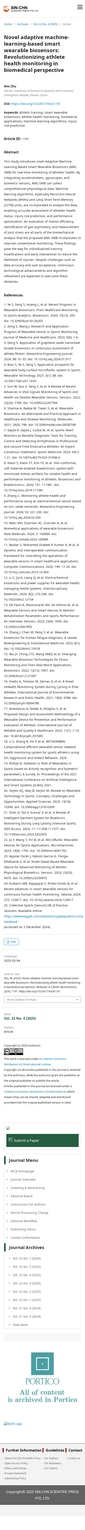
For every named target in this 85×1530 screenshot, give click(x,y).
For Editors (51, 1468)
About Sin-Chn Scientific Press (23, 1458)
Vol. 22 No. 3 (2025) (27, 1283)
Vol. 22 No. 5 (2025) (27, 1267)
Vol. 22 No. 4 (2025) (45, 24)
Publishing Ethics (23, 1229)
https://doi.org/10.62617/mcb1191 (36, 104)
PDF (13, 942)
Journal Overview (23, 1179)
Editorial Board (21, 1196)
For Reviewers (52, 1463)
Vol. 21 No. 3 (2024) (27, 1316)
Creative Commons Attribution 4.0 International (35, 1091)
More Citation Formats (21, 1000)
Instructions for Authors (28, 1204)
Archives (22, 24)
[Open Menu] (80, 7)
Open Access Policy (16, 1463)
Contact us (73, 1458)
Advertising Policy (15, 1478)
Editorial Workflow (24, 1221)
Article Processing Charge (29, 1213)
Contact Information (25, 1237)
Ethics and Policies (16, 1468)
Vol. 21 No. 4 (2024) (27, 1308)
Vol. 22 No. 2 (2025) (27, 1291)
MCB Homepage (22, 1171)
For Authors (51, 1458)
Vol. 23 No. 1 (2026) (27, 1258)
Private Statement (15, 1473)
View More (20, 1325)
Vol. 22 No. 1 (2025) (27, 1300)
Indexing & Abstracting (28, 1188)
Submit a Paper (26, 1140)
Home (8, 24)
